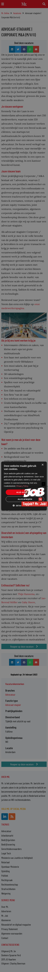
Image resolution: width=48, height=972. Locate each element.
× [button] (42, 465)
